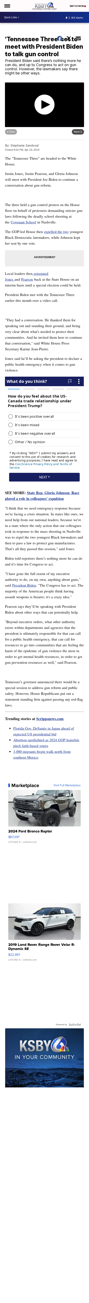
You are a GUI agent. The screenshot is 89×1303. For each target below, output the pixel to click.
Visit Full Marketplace (67, 785)
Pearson (27, 279)
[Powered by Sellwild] (75, 1024)
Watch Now (77, 6)
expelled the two (56, 231)
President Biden (24, 585)
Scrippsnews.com (50, 718)
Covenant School (23, 222)
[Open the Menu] (7, 6)
